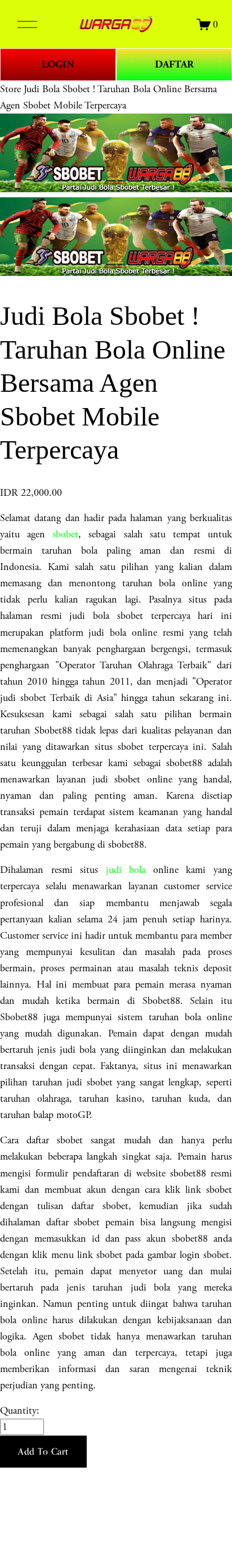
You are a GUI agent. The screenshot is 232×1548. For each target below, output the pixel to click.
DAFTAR (174, 64)
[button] (43, 1452)
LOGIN (58, 64)
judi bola (126, 869)
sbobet (65, 534)
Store (10, 89)
